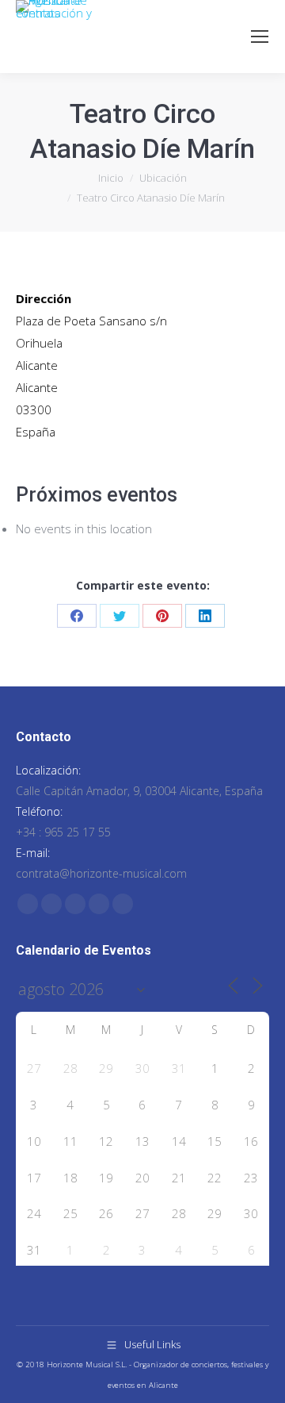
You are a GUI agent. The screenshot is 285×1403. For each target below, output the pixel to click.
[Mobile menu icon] (259, 36)
